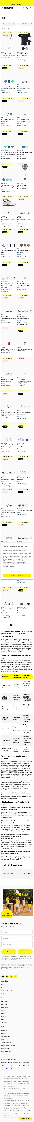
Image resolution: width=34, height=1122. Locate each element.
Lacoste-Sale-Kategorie (23, 784)
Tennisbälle (6, 729)
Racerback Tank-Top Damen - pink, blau (7, 284)
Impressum (15, 1062)
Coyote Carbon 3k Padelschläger (22, 186)
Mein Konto (4, 1030)
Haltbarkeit (26, 736)
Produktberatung (5, 1048)
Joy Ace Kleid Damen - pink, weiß (8, 251)
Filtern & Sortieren (25, 1118)
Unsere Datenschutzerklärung (8, 962)
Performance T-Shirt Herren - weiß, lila (7, 380)
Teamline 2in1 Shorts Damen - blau (23, 609)
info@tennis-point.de (19, 958)
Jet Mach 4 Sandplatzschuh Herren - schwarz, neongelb (8, 318)
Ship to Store (4, 1022)
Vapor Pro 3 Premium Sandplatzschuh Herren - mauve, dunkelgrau (24, 121)
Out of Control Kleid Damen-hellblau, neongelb (9, 445)
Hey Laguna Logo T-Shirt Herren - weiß (8, 120)
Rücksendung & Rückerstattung (8, 1045)
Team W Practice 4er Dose (24, 349)
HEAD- (3, 784)
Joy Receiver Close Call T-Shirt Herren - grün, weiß (8, 153)
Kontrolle (28, 738)
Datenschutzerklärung (6, 1062)
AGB (20, 1062)
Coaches (3, 1016)
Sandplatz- (26, 696)
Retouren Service (5, 1007)
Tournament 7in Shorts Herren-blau (23, 251)
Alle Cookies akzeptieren (17, 575)
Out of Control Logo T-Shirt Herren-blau (24, 153)
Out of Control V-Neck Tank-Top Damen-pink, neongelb (23, 285)
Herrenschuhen (13, 770)
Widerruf (3, 984)
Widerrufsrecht (25, 1062)
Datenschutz (6, 566)
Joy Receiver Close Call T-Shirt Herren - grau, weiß (8, 87)
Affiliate (3, 1010)
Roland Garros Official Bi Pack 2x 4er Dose (8, 350)
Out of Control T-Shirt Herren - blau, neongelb (7, 186)
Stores (2, 1039)
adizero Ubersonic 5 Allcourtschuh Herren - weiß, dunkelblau (23, 318)
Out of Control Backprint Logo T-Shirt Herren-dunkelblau (24, 55)
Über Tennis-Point (5, 1036)
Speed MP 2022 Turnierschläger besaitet (24, 380)
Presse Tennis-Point (6, 1051)
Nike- (7, 784)
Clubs (2, 1019)
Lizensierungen (5, 987)
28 (22, 624)
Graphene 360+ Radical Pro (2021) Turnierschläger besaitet (8, 414)
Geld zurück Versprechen (7, 990)
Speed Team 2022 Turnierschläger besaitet (8, 54)
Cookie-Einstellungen (6, 993)
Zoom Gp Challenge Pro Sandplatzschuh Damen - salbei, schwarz (8, 512)
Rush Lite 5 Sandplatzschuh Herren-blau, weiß (24, 219)
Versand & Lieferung (6, 1042)
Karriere (3, 1013)
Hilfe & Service (4, 1001)
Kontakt (3, 1033)
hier (6, 563)
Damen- (25, 704)
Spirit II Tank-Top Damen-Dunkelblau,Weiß (24, 413)
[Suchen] (23, 8)
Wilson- (11, 784)
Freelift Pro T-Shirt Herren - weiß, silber (8, 609)
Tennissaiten (6, 740)
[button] (2, 8)
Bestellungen (4, 1004)
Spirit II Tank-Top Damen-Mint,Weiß (24, 478)
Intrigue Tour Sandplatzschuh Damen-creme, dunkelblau (8, 219)
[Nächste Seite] (25, 625)
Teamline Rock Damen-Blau (24, 510)
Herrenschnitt (27, 706)
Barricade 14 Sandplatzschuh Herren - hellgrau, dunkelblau (8, 479)
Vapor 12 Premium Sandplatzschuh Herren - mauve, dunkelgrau (24, 88)
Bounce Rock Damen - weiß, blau (23, 445)
